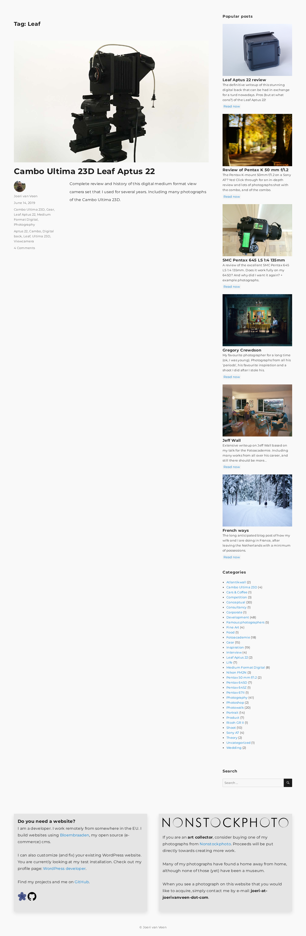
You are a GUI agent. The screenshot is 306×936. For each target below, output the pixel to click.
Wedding (233, 748)
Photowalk (235, 707)
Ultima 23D (41, 236)
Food (230, 632)
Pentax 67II (235, 692)
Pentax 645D (236, 682)
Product (232, 717)
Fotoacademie (238, 637)
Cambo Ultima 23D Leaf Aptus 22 (84, 171)
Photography (24, 224)
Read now (232, 106)
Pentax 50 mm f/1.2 (241, 677)
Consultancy (236, 607)
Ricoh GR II (235, 722)
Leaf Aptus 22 (24, 214)
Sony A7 (232, 732)
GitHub (82, 882)
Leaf (26, 236)
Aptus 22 (20, 231)
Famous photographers (245, 622)
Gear (50, 209)
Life (229, 662)
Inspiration (235, 647)
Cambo (35, 231)
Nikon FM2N (236, 672)
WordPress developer (64, 868)
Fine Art (232, 627)
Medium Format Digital (245, 667)
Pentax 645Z (236, 687)
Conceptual (235, 602)
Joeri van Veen (26, 196)
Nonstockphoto (215, 844)
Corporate (234, 612)
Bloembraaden (74, 835)
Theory (231, 737)
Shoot (231, 727)
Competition (236, 597)
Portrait (232, 712)
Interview (234, 652)
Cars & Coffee (236, 592)
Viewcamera (24, 241)
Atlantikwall (236, 582)
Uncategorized (238, 743)
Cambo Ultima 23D (29, 209)
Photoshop (235, 702)
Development (237, 617)
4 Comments (24, 248)
